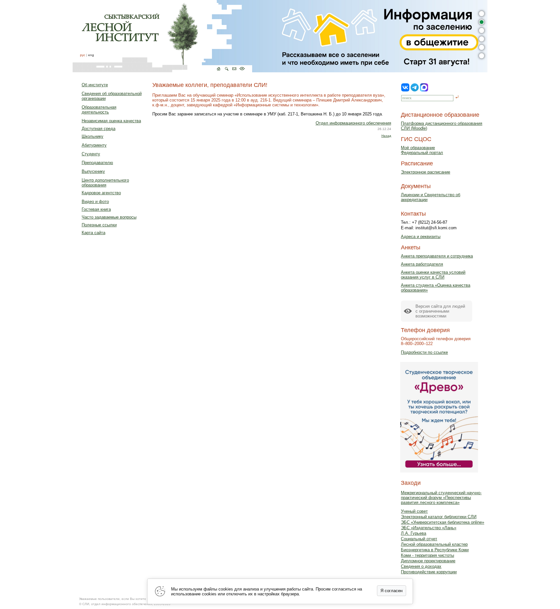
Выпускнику (93, 171)
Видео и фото (95, 201)
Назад (386, 135)
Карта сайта (93, 232)
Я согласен (391, 590)
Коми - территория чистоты (427, 555)
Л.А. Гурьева (413, 533)
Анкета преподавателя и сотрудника (437, 256)
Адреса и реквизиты (420, 236)
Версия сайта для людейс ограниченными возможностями (440, 311)
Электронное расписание (425, 172)
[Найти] (457, 97)
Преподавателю (97, 162)
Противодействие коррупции (429, 571)
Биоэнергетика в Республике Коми (435, 549)
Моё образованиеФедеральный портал (422, 150)
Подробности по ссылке (424, 352)
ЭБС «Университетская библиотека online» (442, 522)
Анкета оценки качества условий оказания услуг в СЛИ (433, 275)
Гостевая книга (96, 209)
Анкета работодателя (422, 264)
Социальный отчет (419, 538)
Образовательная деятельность (99, 109)
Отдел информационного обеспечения (353, 123)
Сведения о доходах (421, 566)
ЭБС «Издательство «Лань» (428, 527)
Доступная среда (98, 128)
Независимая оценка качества (111, 120)
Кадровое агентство (101, 192)
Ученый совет (414, 511)
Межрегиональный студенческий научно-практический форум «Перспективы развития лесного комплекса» (441, 497)
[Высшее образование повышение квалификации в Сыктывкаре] (162, 36)
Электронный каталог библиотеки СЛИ (438, 516)
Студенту (91, 153)
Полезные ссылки (99, 224)
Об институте (95, 84)
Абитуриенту (94, 145)
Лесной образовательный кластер (434, 544)
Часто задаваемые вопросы (109, 217)
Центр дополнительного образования (105, 182)
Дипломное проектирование (428, 560)
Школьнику (92, 136)
